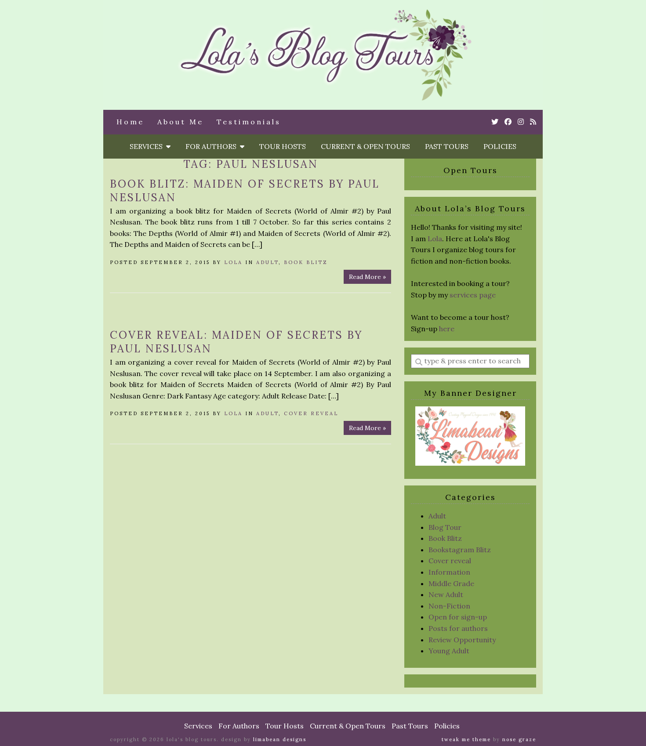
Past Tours (446, 146)
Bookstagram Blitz (459, 549)
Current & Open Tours (365, 146)
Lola (233, 262)
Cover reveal (311, 413)
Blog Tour (444, 527)
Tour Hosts (282, 146)
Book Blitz (306, 262)
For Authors (212, 146)
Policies (499, 146)
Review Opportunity (462, 639)
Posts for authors (458, 628)
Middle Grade (451, 583)
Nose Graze (519, 739)
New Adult (445, 594)
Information (449, 572)
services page (473, 294)
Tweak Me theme (466, 739)
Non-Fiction (449, 605)
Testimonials (249, 121)
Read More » (367, 277)
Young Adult (448, 650)
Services (148, 146)
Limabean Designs (279, 739)
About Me (180, 121)
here (446, 328)
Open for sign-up (457, 616)
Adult (267, 262)
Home (130, 121)
